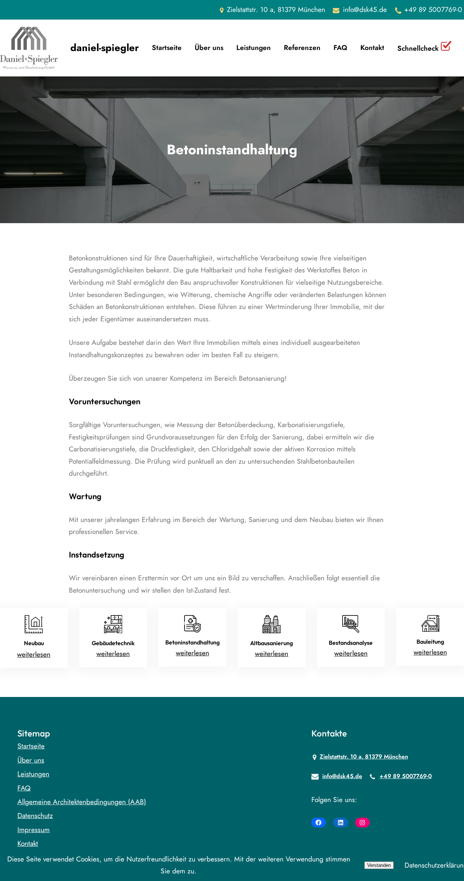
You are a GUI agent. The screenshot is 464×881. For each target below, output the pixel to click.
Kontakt (27, 843)
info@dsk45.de (365, 9)
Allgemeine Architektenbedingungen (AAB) (81, 802)
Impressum (33, 829)
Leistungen (33, 774)
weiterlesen (33, 654)
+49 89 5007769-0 (433, 9)
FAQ (23, 788)
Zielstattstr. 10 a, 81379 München (364, 756)
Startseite (31, 746)
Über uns (30, 760)
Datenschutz (35, 815)
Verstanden (379, 865)
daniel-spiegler (104, 48)
